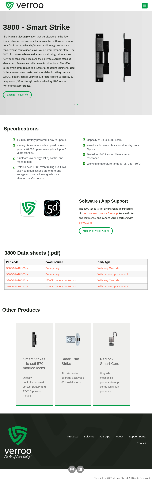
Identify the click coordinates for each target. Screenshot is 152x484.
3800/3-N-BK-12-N (17, 286)
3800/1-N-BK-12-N (17, 280)
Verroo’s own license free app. (100, 213)
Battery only (52, 268)
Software (89, 436)
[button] (145, 5)
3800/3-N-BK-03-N (17, 274)
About (119, 436)
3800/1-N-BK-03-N (17, 268)
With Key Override (108, 268)
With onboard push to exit (113, 274)
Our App (105, 436)
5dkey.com (85, 222)
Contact (141, 443)
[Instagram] (72, 469)
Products (72, 436)
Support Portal (137, 436)
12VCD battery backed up (60, 280)
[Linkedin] (80, 469)
